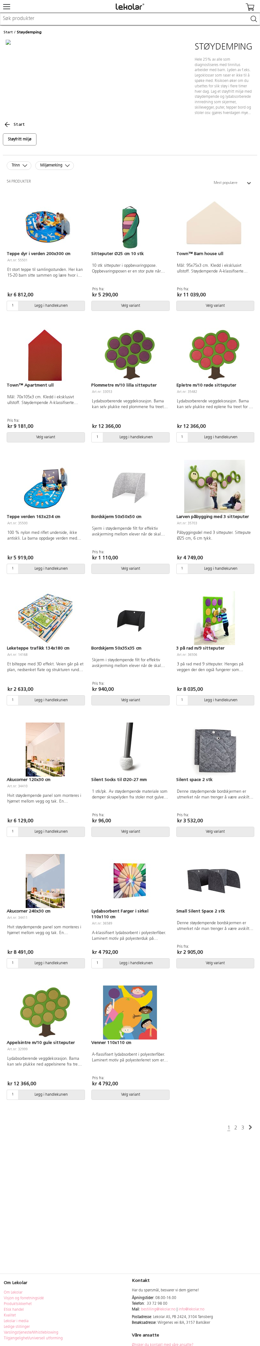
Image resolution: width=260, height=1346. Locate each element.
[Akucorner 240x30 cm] (45, 881)
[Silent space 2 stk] (214, 750)
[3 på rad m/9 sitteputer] (214, 618)
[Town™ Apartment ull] (45, 355)
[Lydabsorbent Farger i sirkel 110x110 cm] (129, 881)
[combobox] (130, 19)
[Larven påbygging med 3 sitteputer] (214, 487)
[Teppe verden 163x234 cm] (45, 487)
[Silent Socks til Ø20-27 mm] (129, 750)
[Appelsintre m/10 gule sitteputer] (45, 1013)
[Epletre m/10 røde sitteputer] (214, 355)
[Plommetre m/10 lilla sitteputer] (129, 355)
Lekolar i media (16, 1321)
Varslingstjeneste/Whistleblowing (31, 1333)
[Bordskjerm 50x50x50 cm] (129, 487)
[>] (250, 1127)
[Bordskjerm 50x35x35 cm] (129, 618)
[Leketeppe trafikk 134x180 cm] (45, 618)
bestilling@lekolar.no (158, 1309)
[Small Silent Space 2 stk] (214, 881)
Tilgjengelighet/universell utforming (33, 1338)
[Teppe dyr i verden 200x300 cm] (45, 224)
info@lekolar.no (192, 1309)
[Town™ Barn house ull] (214, 224)
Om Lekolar (13, 1293)
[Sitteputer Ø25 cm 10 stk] (129, 224)
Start (8, 32)
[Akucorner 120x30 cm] (45, 750)
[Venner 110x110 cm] (129, 1013)
